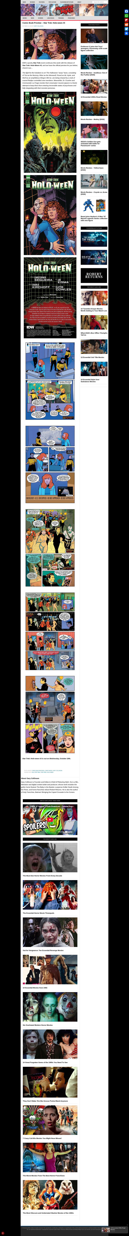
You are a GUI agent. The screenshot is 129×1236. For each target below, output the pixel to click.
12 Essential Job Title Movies (92, 357)
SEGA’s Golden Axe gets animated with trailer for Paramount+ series (91, 144)
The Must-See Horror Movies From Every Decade (42, 876)
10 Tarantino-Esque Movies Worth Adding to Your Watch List (94, 310)
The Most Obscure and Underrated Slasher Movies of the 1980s (48, 1213)
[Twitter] (126, 29)
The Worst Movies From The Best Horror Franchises (44, 1176)
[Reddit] (126, 24)
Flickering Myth (64, 10)
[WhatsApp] (126, 16)
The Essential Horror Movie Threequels (38, 913)
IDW (33, 772)
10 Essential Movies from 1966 (35, 988)
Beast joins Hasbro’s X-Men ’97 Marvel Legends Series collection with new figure (94, 218)
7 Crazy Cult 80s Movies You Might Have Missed (42, 1138)
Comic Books (48, 770)
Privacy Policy (77, 1229)
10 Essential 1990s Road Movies (94, 97)
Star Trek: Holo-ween (47, 772)
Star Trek (37, 772)
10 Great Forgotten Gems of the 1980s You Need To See (45, 1062)
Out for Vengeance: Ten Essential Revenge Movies (43, 950)
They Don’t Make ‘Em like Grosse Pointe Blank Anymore (45, 1101)
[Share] (126, 33)
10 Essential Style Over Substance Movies (90, 381)
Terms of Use (69, 1229)
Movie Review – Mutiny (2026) (93, 119)
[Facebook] (126, 11)
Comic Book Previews (38, 770)
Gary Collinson (57, 770)
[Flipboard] (126, 20)
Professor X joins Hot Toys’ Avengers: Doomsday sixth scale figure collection (94, 48)
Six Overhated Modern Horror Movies (38, 1025)
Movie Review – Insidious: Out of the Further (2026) (94, 74)
